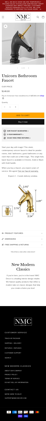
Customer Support (13, 353)
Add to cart (23, 115)
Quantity (5, 102)
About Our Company (13, 371)
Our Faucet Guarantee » (17, 131)
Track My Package (12, 338)
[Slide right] (28, 68)
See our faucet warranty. (28, 171)
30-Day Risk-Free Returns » (19, 138)
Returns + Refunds (13, 348)
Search (8, 358)
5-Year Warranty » (15, 134)
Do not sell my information (16, 382)
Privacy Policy (11, 374)
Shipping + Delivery (13, 343)
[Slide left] (17, 68)
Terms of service (12, 378)
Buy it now (23, 122)
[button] (3, 17)
